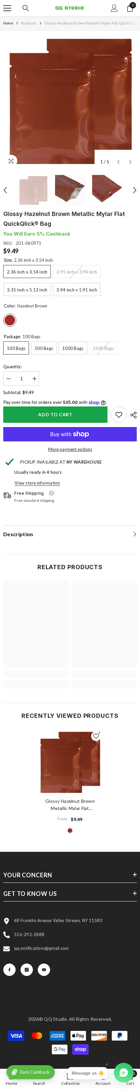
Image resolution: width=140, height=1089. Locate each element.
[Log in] (114, 8)
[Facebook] (9, 970)
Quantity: (12, 366)
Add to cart (55, 414)
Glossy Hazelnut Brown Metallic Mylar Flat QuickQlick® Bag (70, 805)
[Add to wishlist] (96, 736)
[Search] (26, 8)
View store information (37, 483)
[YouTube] (44, 970)
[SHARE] (132, 415)
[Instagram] (27, 970)
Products (29, 23)
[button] (118, 162)
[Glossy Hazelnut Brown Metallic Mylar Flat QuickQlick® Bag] (70, 762)
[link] (119, 414)
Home (8, 23)
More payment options (70, 449)
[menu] (7, 8)
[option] (70, 101)
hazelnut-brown (70, 830)
